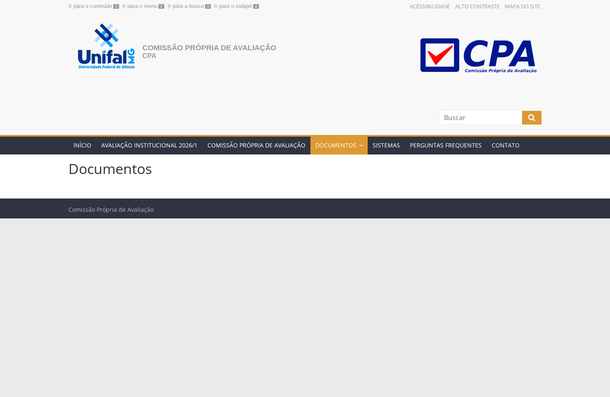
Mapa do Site (522, 6)
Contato (506, 145)
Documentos (335, 145)
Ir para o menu (139, 6)
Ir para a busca (186, 6)
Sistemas (386, 145)
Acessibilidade (430, 6)
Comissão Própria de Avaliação (209, 48)
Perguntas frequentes (446, 145)
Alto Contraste (477, 6)
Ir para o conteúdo (90, 6)
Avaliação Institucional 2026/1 (149, 145)
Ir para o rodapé (233, 6)
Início (82, 145)
